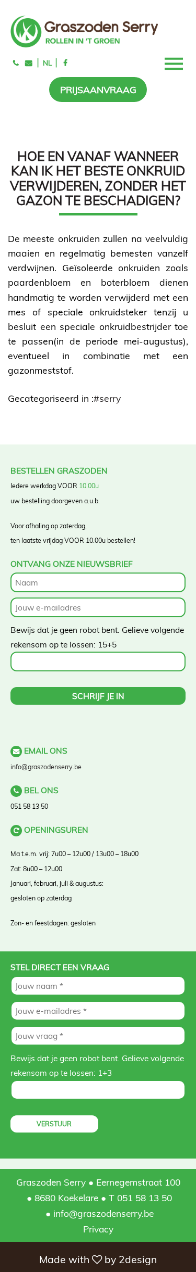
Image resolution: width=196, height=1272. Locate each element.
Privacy (98, 1229)
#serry (107, 398)
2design (138, 1259)
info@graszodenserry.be (46, 767)
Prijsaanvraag (98, 89)
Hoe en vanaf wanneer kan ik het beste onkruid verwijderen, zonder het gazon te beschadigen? (98, 178)
